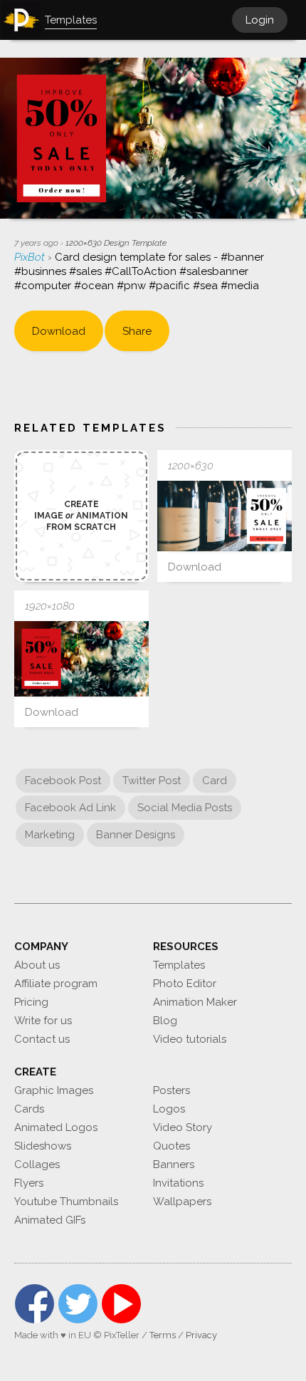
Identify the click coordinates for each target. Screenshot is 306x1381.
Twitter (77, 1303)
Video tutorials (189, 1039)
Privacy (201, 1335)
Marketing (50, 834)
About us (37, 965)
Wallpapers (182, 1201)
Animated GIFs (49, 1220)
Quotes (171, 1146)
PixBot (31, 257)
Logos (169, 1109)
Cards (29, 1109)
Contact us (42, 1039)
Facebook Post (63, 780)
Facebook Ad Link (70, 807)
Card (214, 780)
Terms (162, 1335)
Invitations (178, 1183)
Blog (165, 1020)
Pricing (31, 1002)
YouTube (121, 1303)
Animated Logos (55, 1127)
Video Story (182, 1127)
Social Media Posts (184, 807)
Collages (37, 1164)
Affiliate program (55, 983)
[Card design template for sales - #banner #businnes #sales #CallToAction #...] (224, 516)
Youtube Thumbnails (66, 1201)
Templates (179, 965)
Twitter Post (151, 780)
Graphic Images (53, 1090)
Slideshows (42, 1146)
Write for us (43, 1020)
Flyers (28, 1183)
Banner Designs (135, 834)
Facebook (34, 1303)
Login (260, 20)
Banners (173, 1164)
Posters (171, 1090)
